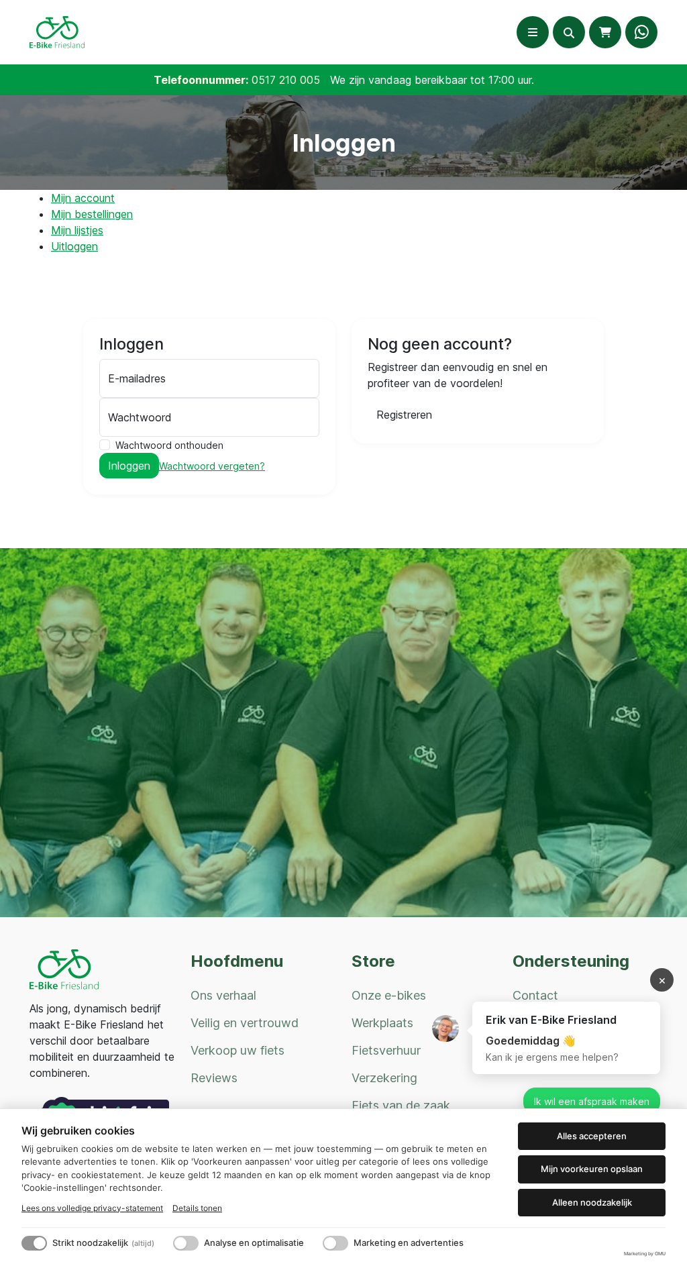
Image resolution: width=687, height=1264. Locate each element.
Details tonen (197, 1208)
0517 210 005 (286, 80)
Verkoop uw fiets (237, 1050)
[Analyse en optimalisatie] (186, 1243)
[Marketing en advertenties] (335, 1243)
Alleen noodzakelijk (592, 1202)
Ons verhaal (223, 995)
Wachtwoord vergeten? (212, 466)
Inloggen (129, 465)
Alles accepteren (592, 1135)
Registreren (404, 414)
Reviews (214, 1078)
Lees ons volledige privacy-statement (92, 1208)
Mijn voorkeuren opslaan (592, 1168)
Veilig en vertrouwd (245, 1023)
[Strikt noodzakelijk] (34, 1243)
